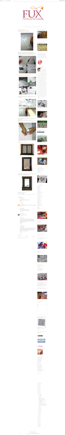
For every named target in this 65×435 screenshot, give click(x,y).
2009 (39, 422)
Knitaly (38, 362)
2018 (39, 392)
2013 (39, 418)
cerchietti (38, 191)
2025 (39, 384)
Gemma (21, 213)
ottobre (40, 396)
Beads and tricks (39, 363)
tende (34, 194)
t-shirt (38, 206)
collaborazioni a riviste (40, 168)
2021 (39, 388)
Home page (27, 236)
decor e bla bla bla (39, 364)
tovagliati (38, 208)
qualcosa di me (39, 270)
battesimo (38, 187)
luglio (40, 407)
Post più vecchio (34, 236)
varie (38, 209)
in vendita (38, 198)
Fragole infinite (39, 361)
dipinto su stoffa (25, 194)
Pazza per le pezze (39, 368)
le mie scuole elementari (40, 268)
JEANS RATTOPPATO (41, 398)
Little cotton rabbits (39, 370)
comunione (38, 193)
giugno (40, 408)
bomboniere (38, 189)
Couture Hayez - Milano (40, 357)
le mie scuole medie (39, 269)
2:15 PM (21, 211)
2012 (39, 419)
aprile (40, 411)
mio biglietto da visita (40, 170)
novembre (40, 395)
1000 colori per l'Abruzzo (40, 265)
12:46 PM (21, 206)
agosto (40, 406)
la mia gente (38, 267)
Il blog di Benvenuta (39, 366)
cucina (38, 235)
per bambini (38, 201)
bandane (38, 186)
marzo (40, 412)
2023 (39, 386)
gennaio (40, 413)
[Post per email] (23, 193)
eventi (38, 266)
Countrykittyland (39, 367)
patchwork (38, 200)
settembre (40, 397)
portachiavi (38, 203)
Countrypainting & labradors (40, 369)
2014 (39, 417)
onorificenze (38, 171)
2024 (39, 385)
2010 (39, 421)
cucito (21, 194)
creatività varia (39, 194)
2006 (39, 426)
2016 (39, 414)
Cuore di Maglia (39, 360)
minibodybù (38, 332)
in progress (38, 197)
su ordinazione (30, 194)
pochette (38, 202)
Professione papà (39, 359)
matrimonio (38, 199)
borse (38, 190)
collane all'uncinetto (39, 192)
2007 (39, 425)
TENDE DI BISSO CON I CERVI (43, 405)
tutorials (38, 302)
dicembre (40, 394)
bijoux (38, 188)
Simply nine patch (39, 365)
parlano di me (39, 172)
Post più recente (20, 236)
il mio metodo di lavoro (40, 169)
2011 (39, 420)
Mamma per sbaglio (39, 358)
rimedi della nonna (39, 252)
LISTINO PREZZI (32, 432)
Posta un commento (20, 234)
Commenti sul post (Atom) (23, 237)
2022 (39, 387)
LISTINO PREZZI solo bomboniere (33, 433)
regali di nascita (39, 204)
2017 (39, 393)
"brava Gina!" (24, 192)
